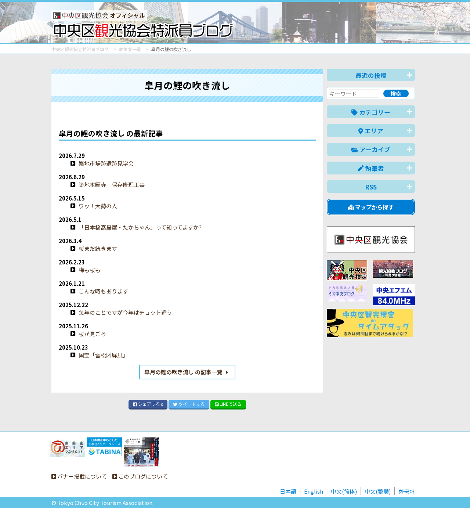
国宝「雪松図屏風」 (103, 355)
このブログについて (142, 476)
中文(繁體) (378, 491)
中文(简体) (344, 491)
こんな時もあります (103, 291)
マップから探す (374, 207)
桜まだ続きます (98, 248)
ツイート (191, 404)
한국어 (406, 491)
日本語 (288, 491)
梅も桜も (90, 270)
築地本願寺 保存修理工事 (112, 184)
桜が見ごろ (92, 334)
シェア (150, 404)
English (313, 491)
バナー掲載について (81, 476)
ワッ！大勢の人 (98, 206)
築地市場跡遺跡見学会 (106, 163)
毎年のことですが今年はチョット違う (125, 312)
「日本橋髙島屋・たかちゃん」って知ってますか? (140, 227)
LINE (230, 404)
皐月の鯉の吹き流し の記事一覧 (184, 372)
